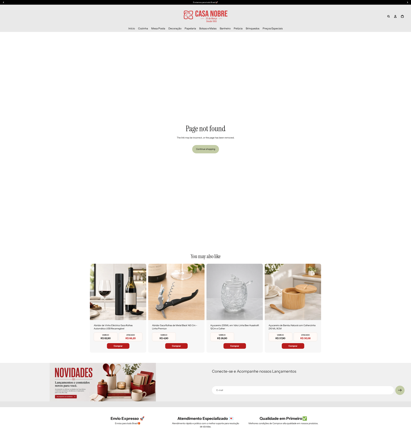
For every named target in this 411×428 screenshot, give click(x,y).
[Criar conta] (400, 390)
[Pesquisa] (388, 16)
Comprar (118, 346)
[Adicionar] (141, 315)
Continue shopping (205, 149)
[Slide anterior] (95, 291)
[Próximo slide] (141, 291)
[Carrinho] (402, 16)
